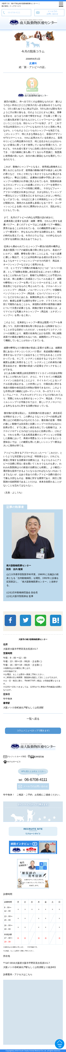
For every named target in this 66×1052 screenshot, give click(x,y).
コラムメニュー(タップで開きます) (33, 730)
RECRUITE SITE (33, 831)
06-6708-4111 (13, 12)
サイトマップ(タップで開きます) (33, 804)
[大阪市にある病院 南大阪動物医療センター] (33, 847)
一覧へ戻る (33, 718)
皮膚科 (33, 63)
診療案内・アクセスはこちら (17, 974)
